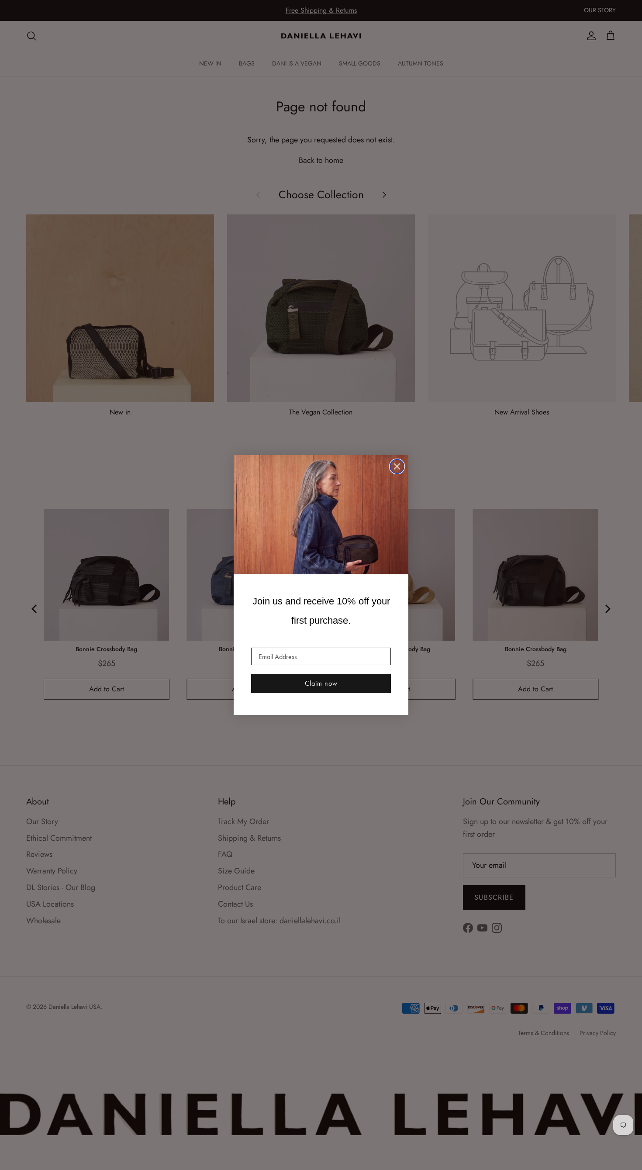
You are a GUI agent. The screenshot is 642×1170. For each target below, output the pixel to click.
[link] (321, 515)
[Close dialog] (397, 466)
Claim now (321, 683)
